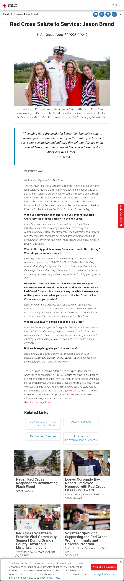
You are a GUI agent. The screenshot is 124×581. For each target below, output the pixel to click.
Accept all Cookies (104, 567)
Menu (117, 5)
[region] (62, 569)
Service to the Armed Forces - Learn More (43, 423)
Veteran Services (81, 421)
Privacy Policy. (53, 577)
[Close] (120, 561)
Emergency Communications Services (81, 438)
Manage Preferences (104, 574)
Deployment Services (43, 436)
